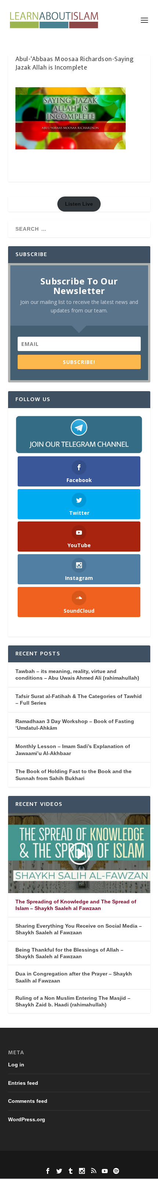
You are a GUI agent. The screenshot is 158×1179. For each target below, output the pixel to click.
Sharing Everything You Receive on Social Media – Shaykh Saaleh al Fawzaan (78, 929)
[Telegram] (79, 434)
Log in (16, 1065)
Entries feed (23, 1083)
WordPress (129, 1160)
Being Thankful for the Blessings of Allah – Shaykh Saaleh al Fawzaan (69, 953)
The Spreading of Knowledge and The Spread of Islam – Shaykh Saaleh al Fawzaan (75, 905)
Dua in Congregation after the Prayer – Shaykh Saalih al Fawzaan (73, 977)
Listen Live (79, 204)
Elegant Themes (65, 1160)
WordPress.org (26, 1119)
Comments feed (27, 1101)
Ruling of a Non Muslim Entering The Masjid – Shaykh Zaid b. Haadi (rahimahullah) (72, 1001)
